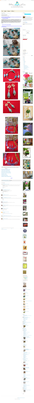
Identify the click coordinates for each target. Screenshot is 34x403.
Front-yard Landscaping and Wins (27, 289)
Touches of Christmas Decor (25, 344)
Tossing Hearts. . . (27, 364)
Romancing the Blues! (25, 65)
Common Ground (24, 345)
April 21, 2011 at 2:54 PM (9, 197)
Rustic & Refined (24, 340)
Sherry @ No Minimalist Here (5, 197)
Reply (3, 203)
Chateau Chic (24, 381)
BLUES (8, 213)
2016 (23, 57)
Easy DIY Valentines (24, 388)
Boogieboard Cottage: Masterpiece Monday (6, 176)
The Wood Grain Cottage (25, 352)
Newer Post (2, 228)
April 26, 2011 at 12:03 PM (6, 218)
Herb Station (26, 298)
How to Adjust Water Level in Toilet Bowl (26, 354)
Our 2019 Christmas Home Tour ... (28, 371)
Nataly (3, 218)
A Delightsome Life (24, 357)
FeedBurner (29, 33)
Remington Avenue (24, 389)
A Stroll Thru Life (24, 320)
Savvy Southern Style (25, 360)
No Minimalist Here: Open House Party (5, 169)
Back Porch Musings (25, 386)
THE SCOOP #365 (24, 376)
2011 (23, 60)
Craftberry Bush (24, 333)
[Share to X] (10, 180)
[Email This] (9, 180)
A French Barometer (24, 330)
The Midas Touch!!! (25, 68)
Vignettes (5, 11)
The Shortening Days (27, 325)
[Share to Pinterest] (11, 180)
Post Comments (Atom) (5, 229)
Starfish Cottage (24, 328)
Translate (26, 53)
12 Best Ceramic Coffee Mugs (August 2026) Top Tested (27, 322)
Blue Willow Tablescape (27, 311)
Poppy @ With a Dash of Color (28, 16)
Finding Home (24, 374)
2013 (23, 59)
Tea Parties (12, 11)
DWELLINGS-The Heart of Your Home (26, 367)
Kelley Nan (24, 323)
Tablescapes (9, 11)
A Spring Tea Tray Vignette (25, 72)
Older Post (21, 228)
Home (2, 11)
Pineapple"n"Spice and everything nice (26, 67)
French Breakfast (26, 303)
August (24, 62)
